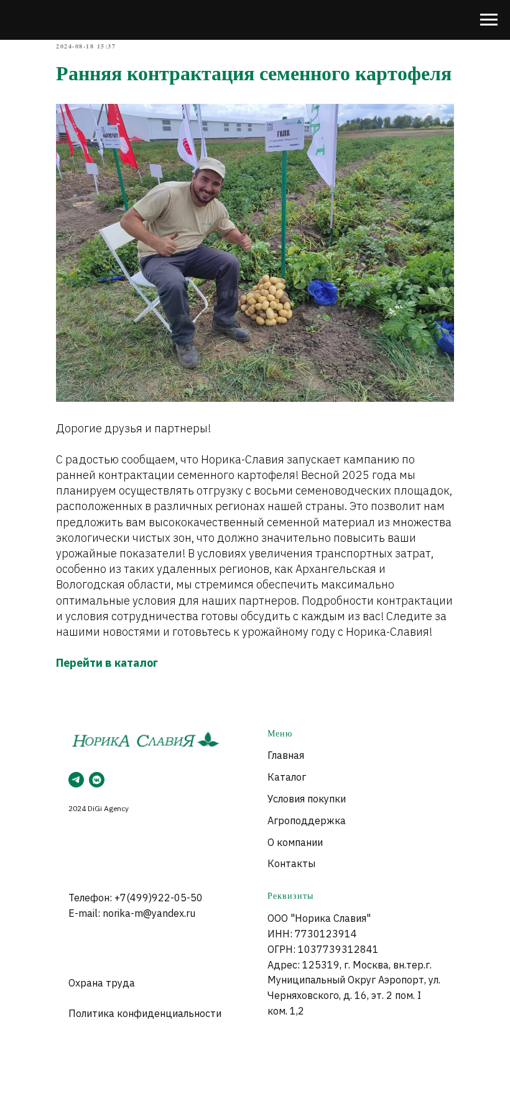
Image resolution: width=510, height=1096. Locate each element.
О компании (295, 842)
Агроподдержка (306, 820)
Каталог (286, 777)
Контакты (291, 863)
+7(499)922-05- (152, 897)
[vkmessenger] (96, 779)
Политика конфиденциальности (144, 1013)
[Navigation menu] (489, 20)
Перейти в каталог (107, 663)
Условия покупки (306, 798)
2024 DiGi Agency (98, 808)
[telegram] (76, 779)
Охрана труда (101, 983)
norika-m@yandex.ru (149, 913)
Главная (285, 755)
